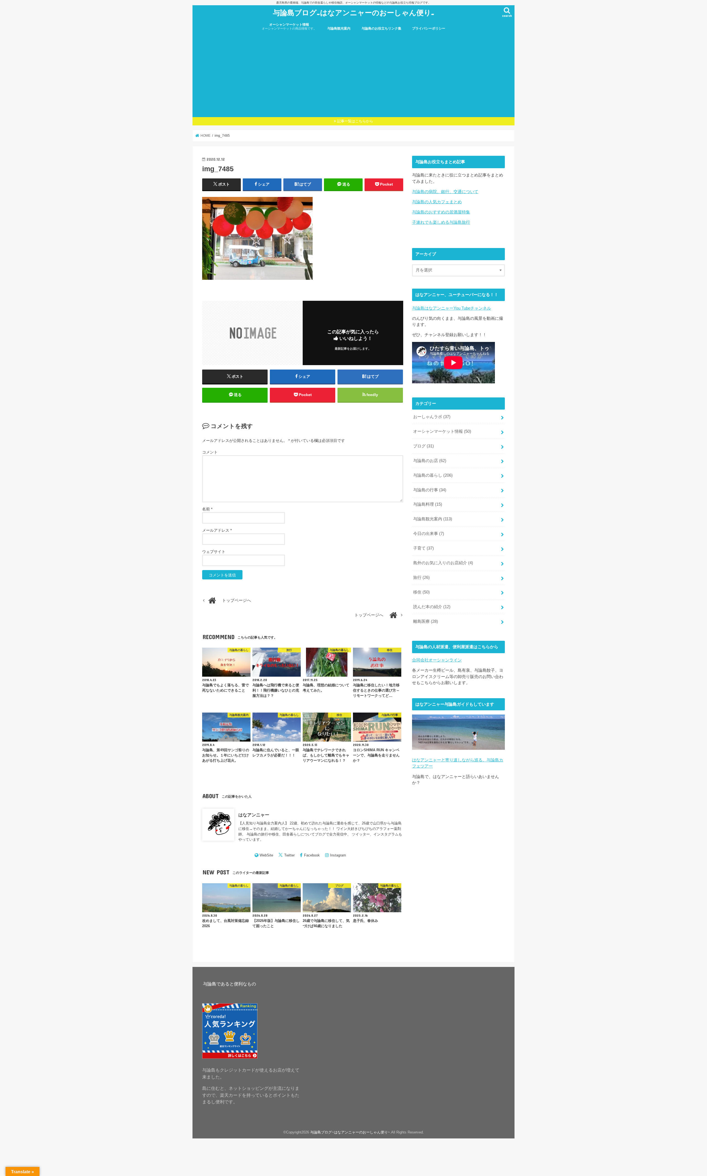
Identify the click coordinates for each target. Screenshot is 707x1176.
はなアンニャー (253, 814)
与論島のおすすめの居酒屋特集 (441, 212)
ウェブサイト (213, 551)
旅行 (421, 577)
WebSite (266, 855)
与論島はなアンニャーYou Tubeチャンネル (451, 308)
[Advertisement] (353, 75)
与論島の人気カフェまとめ (437, 202)
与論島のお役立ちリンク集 (381, 28)
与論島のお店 (429, 460)
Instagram (338, 855)
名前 (207, 509)
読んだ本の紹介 (431, 607)
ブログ (423, 446)
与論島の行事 (429, 490)
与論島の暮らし (433, 475)
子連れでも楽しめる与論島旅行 (441, 222)
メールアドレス (217, 530)
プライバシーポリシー (428, 28)
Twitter (289, 855)
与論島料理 (427, 504)
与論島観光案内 (338, 28)
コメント (210, 452)
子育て (423, 548)
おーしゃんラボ (431, 417)
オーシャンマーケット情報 (289, 26)
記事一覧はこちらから (355, 121)
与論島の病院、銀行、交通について (445, 191)
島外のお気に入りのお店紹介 (443, 563)
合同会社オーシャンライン (437, 660)
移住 (421, 592)
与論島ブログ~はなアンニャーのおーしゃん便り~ (353, 12)
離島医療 (425, 621)
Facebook (312, 855)
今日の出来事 (428, 533)
